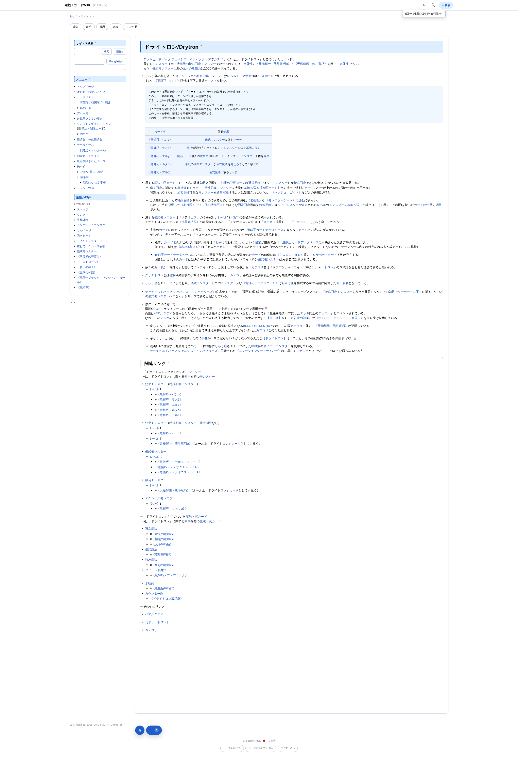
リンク (81, 214)
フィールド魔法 (155, 570)
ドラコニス (301, 222)
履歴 (102, 26)
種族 (172, 275)
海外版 (84, 134)
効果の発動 (228, 183)
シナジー (302, 351)
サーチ (237, 139)
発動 (302, 200)
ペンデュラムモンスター (92, 225)
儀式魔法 (222, 164)
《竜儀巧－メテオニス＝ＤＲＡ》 (177, 467)
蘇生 (266, 156)
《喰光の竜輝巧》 (164, 534)
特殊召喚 (300, 183)
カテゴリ (220, 59)
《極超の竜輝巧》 (164, 539)
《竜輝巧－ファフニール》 (260, 283)
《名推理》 (254, 200)
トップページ (85, 86)
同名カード (84, 235)
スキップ (82, 209)
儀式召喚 (156, 188)
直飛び (119, 51)
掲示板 (81, 166)
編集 (75, 26)
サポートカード (326, 255)
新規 (447, 5)
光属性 (344, 64)
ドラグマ (195, 188)
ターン (240, 183)
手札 (188, 164)
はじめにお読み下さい (91, 91)
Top (72, 16)
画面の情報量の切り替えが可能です (423, 13)
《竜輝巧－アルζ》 (160, 172)
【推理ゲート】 (269, 188)
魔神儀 (181, 188)
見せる (234, 164)
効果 (226, 131)
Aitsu (258, 740)
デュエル (324, 313)
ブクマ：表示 (287, 747)
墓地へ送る (251, 188)
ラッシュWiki (85, 188)
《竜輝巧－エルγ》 (160, 156)
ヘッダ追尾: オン (232, 747)
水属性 (248, 64)
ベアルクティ (163, 313)
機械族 (181, 64)
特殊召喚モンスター (202, 64)
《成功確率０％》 (189, 247)
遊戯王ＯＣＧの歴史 (89, 118)
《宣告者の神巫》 (300, 318)
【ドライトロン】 (274, 338)
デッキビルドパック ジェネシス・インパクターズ (177, 59)
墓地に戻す (253, 147)
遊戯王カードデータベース (265, 230)
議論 (115, 26)
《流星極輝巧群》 (164, 588)
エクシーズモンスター (160, 498)
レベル (231, 76)
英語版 (84, 102)
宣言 (305, 205)
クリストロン (154, 275)
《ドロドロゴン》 (88, 261)
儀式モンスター (87, 251)
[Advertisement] (100, 365)
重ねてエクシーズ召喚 (91, 246)
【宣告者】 (274, 318)
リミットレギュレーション (94, 123)
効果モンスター (155, 384)
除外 (189, 147)
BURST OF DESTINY (257, 326)
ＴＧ (313, 255)
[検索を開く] (433, 5)
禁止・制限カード (93, 128)
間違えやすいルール (93, 150)
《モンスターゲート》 (280, 200)
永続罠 (149, 583)
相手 (218, 242)
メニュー (82, 79)
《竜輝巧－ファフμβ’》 (172, 509)
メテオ (268, 222)
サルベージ (84, 230)
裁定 (258, 242)
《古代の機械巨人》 (212, 205)
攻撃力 (246, 76)
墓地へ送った (356, 205)
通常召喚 (254, 183)
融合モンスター (155, 480)
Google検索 (116, 61)
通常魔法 (151, 529)
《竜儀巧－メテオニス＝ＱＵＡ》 (179, 472)
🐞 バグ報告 (269, 740)
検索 (106, 51)
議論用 (84, 177)
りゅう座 (151, 283)
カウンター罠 (154, 593)
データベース (85, 144)
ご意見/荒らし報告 (92, 171)
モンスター (160, 64)
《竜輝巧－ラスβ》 (160, 147)
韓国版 (95, 102)
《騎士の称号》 (87, 267)
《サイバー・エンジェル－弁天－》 (339, 318)
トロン (328, 267)
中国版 (106, 102)
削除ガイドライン (88, 155)
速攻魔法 (151, 560)
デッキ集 (82, 113)
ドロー (257, 164)
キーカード (405, 292)
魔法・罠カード (164, 183)
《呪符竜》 (84, 287)
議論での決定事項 (94, 182)
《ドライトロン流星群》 (166, 599)
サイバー (269, 346)
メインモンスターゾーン (92, 241)
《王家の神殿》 (87, 272)
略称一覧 (85, 107)
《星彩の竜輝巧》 (164, 565)
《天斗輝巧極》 (162, 544)
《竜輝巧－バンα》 (160, 139)
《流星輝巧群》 (189, 222)
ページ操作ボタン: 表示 (261, 747)
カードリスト (85, 97)
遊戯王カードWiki (77, 5)
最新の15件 (83, 197)
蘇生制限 (206, 423)
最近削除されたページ (91, 161)
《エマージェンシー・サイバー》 (258, 351)
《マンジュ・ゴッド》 (286, 192)
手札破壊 (82, 220)
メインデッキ (184, 76)
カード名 (160, 131)
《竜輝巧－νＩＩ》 (167, 80)
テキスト (211, 80)
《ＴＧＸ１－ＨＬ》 (290, 255)
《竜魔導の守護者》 (89, 256)
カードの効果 (423, 205)
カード (285, 59)
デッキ (304, 313)
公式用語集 (95, 139)
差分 (89, 26)
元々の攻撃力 (192, 68)
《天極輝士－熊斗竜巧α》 (273, 64)
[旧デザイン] (100, 5)
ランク (154, 503)
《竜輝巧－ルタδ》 (160, 164)
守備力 (266, 76)
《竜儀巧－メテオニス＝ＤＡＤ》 (179, 462)
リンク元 (131, 26)
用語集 (81, 139)
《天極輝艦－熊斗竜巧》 (310, 64)
